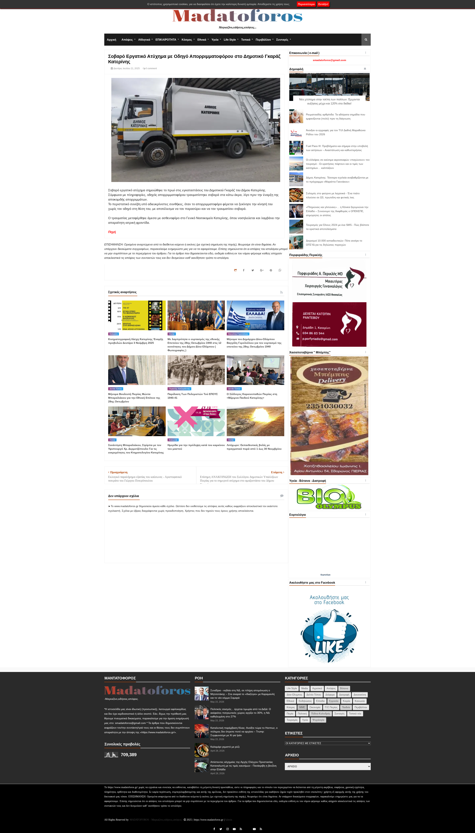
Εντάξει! (323, 4)
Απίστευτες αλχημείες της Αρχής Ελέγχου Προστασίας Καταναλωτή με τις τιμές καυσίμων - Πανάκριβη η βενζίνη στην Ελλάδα (243, 765)
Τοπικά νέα (355, 713)
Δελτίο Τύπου (116, 389)
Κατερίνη (113, 334)
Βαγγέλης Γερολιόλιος (238, 334)
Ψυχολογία (318, 720)
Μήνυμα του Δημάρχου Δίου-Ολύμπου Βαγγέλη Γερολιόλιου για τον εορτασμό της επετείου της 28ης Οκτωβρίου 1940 (254, 343)
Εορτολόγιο (325, 575)
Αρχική (111, 39)
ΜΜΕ (302, 707)
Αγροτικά (317, 688)
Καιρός (346, 701)
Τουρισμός (292, 720)
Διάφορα (330, 694)
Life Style (230, 39)
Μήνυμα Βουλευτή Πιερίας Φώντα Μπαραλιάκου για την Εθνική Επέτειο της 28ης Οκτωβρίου (134, 398)
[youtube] (234, 829)
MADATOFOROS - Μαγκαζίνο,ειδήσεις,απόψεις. (156, 819)
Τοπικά (245, 39)
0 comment (151, 68)
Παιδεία (346, 707)
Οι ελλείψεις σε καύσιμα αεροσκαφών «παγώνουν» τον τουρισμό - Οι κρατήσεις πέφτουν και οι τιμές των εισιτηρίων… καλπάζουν (338, 163)
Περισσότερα (306, 4)
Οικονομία (314, 707)
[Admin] (247, 827)
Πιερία (290, 713)
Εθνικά (201, 39)
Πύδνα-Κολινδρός (320, 713)
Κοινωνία (173, 440)
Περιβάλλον (263, 39)
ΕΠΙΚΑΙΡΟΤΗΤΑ (165, 39)
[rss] (241, 829)
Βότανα (344, 688)
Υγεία (215, 39)
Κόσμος (187, 39)
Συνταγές (282, 39)
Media (304, 688)
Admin (228, 819)
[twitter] (221, 829)
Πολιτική (302, 713)
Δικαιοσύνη (360, 694)
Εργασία (333, 701)
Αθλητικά (144, 39)
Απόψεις (127, 39)
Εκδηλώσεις (305, 701)
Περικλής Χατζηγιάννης (179, 389)
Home (171, 334)
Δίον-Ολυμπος (294, 694)
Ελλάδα (320, 701)
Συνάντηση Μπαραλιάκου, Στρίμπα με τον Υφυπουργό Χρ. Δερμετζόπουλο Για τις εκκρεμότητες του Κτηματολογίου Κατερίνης (136, 449)
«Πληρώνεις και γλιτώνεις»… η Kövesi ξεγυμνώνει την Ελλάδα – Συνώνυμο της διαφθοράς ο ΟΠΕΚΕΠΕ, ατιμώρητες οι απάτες (337, 211)
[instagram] (227, 829)
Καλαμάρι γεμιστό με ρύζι (225, 746)
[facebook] (214, 829)
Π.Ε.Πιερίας (331, 707)
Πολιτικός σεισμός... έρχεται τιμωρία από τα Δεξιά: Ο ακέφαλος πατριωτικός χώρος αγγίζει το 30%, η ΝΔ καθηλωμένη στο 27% (240, 713)
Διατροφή (344, 694)
